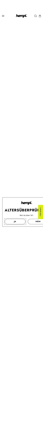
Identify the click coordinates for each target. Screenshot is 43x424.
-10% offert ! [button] (40, 212)
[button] (15, 221)
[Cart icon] (40, 16)
